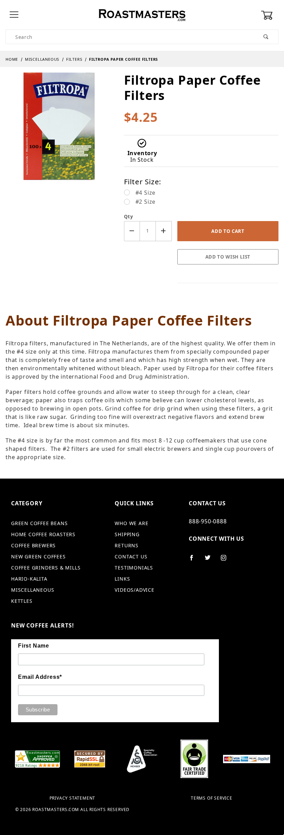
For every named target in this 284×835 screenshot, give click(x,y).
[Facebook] (194, 560)
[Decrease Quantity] (132, 231)
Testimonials (134, 567)
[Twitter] (210, 560)
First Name (33, 646)
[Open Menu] (14, 15)
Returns (127, 545)
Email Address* (40, 677)
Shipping (127, 534)
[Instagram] (226, 560)
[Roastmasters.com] (142, 14)
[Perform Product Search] (266, 37)
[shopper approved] (37, 758)
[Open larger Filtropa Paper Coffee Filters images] (59, 131)
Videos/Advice (134, 590)
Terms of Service (211, 798)
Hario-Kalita (29, 578)
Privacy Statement (73, 798)
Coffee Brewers (33, 545)
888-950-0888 (208, 521)
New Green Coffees (38, 556)
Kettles (22, 601)
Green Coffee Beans (39, 523)
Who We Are (131, 523)
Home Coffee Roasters (43, 534)
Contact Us (131, 556)
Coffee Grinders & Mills (45, 567)
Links (122, 578)
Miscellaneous (32, 590)
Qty (128, 216)
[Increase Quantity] (164, 231)
